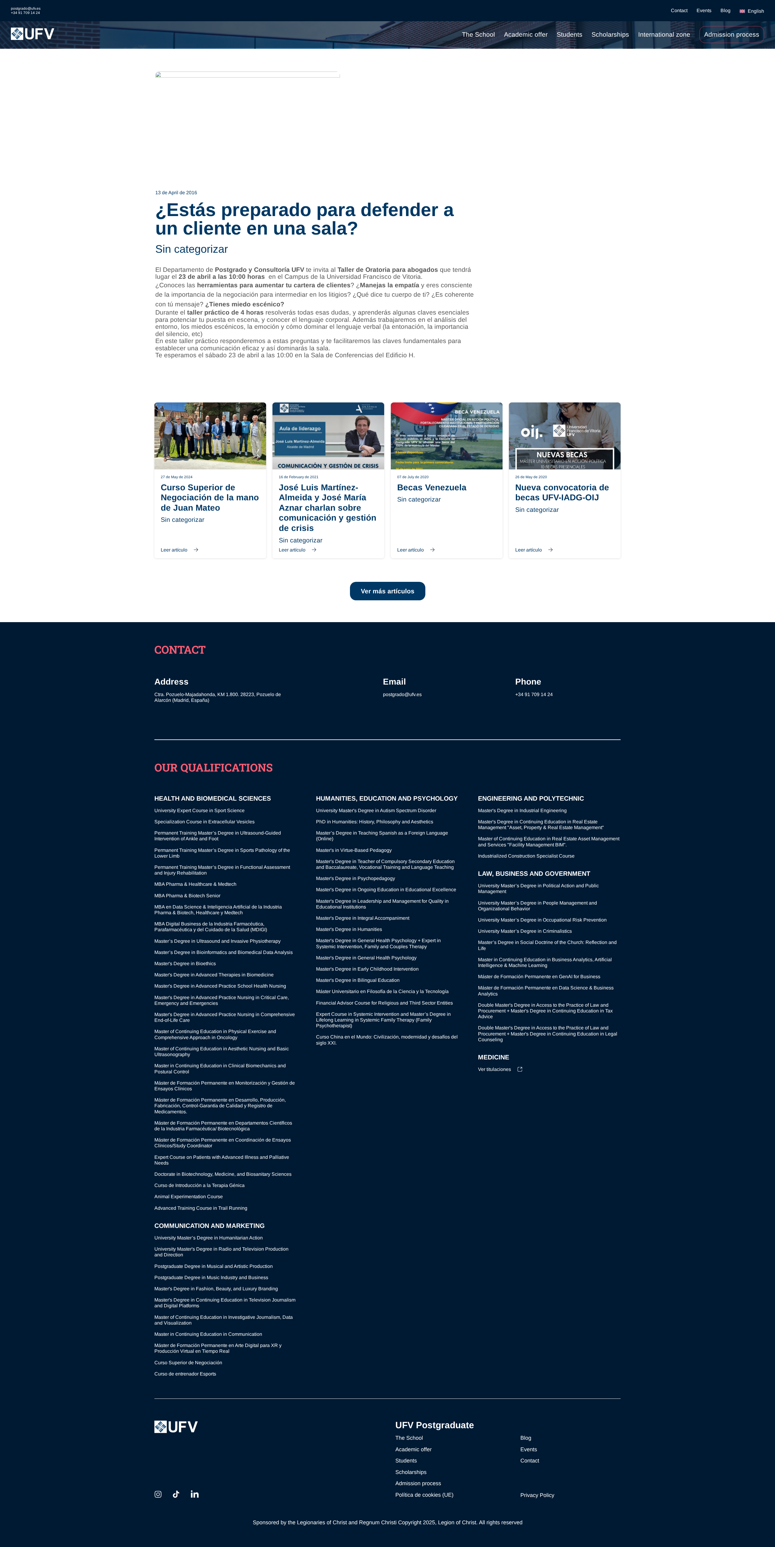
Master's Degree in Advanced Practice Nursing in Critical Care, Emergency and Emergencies (221, 1000)
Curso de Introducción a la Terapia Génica (199, 1185)
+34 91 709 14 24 (534, 694)
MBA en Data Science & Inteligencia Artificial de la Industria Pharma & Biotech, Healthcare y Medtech (218, 909)
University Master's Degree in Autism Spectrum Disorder (376, 810)
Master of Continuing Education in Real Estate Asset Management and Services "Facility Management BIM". (548, 841)
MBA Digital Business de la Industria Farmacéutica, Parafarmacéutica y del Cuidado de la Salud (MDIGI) (210, 926)
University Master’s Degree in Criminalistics (525, 931)
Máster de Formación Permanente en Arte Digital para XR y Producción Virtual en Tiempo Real (218, 1348)
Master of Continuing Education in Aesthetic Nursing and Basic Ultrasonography (221, 1051)
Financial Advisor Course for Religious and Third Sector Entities (384, 1002)
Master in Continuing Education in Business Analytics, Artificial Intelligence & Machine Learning (545, 962)
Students (569, 34)
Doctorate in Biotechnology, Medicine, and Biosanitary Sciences (223, 1174)
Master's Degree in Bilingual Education (358, 980)
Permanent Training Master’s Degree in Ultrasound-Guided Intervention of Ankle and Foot (217, 835)
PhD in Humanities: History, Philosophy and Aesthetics (374, 821)
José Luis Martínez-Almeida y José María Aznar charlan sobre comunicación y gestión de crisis (328, 480)
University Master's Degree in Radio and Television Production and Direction (221, 1251)
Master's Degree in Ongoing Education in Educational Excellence (386, 889)
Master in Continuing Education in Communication (208, 1334)
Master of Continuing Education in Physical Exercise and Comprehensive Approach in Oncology (215, 1034)
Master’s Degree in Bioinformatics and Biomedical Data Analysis (223, 952)
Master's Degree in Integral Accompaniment (362, 918)
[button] (752, 10)
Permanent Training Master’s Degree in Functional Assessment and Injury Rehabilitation (222, 870)
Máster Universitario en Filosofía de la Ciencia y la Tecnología (382, 991)
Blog (725, 10)
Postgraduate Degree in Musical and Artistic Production (213, 1266)
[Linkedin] (194, 1494)
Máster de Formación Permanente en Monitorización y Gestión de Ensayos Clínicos (224, 1085)
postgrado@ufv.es (402, 694)
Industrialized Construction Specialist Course (526, 856)
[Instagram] (158, 1494)
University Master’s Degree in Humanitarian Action (208, 1237)
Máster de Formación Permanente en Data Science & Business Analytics (546, 990)
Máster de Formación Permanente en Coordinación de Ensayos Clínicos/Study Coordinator (222, 1142)
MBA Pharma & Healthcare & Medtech (195, 884)
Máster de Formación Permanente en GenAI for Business (539, 976)
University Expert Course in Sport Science (199, 810)
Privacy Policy (537, 1495)
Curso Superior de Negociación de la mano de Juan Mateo (210, 480)
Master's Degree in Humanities (349, 929)
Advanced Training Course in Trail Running (200, 1208)
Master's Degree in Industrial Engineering (522, 810)
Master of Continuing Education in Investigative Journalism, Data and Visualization (223, 1320)
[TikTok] (176, 1494)
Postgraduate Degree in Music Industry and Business (211, 1277)
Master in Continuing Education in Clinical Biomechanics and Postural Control (220, 1068)
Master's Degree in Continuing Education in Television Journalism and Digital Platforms (224, 1302)
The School (478, 34)
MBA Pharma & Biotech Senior (187, 895)
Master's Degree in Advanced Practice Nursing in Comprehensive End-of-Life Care (224, 1017)
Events (704, 10)
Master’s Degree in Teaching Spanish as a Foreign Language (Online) (382, 835)
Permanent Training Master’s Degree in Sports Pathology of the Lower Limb (222, 853)
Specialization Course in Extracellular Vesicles (204, 821)
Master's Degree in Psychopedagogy (355, 878)
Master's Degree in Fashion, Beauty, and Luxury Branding (216, 1288)
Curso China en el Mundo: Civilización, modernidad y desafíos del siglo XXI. (387, 1039)
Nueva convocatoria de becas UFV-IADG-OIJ (565, 480)
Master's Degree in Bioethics (185, 963)
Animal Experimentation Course (188, 1196)
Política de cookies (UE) (424, 1495)
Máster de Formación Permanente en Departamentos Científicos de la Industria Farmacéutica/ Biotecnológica (223, 1125)
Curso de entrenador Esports (185, 1373)
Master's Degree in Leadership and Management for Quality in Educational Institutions (382, 904)
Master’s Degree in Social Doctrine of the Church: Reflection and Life (547, 945)
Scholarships (610, 34)
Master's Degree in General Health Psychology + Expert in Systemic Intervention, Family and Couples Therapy (378, 943)
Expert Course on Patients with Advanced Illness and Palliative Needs (221, 1160)
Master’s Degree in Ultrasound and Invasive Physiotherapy (217, 941)
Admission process (731, 34)
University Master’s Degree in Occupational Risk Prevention (542, 919)
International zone (664, 34)
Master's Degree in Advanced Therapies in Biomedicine (214, 974)
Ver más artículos (387, 591)
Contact (679, 10)
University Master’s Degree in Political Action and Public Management (538, 888)
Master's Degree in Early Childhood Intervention (367, 969)
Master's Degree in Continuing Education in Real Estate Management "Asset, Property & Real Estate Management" (541, 824)
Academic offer (526, 34)
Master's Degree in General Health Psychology (366, 957)
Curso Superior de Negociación (188, 1362)
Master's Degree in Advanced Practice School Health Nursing (220, 986)
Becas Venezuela (447, 480)
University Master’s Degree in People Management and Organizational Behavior (537, 905)
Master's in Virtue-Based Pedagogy (354, 850)
